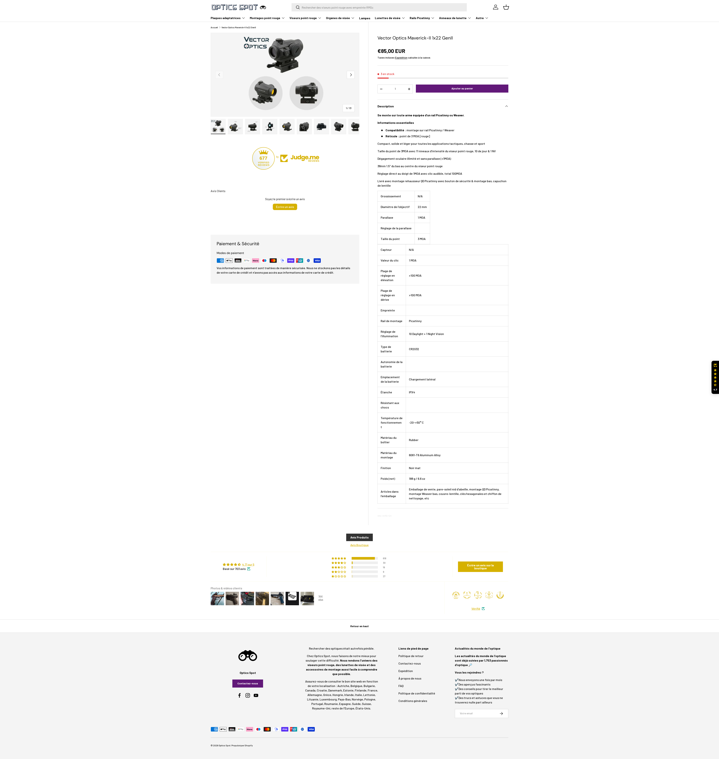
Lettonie (369, 695)
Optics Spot (224, 745)
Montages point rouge (265, 18)
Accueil (214, 27)
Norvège (357, 699)
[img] (238, 564)
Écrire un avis (285, 207)
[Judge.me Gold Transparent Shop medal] (478, 595)
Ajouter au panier (462, 88)
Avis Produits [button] (359, 537)
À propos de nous (409, 678)
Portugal (317, 704)
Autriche (343, 686)
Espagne (345, 704)
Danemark (335, 690)
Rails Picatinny (420, 18)
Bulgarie (369, 686)
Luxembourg (328, 699)
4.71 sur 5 (248, 564)
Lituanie (312, 699)
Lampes (364, 18)
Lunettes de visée (388, 18)
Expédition (401, 57)
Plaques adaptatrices (226, 18)
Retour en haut (359, 626)
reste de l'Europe (343, 708)
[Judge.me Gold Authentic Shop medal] (467, 595)
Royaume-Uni (321, 708)
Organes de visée (338, 18)
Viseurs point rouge (303, 18)
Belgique (356, 686)
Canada (310, 690)
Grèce (327, 695)
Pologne (369, 699)
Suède (356, 704)
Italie (358, 695)
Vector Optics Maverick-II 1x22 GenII (239, 27)
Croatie (322, 690)
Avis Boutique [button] (359, 545)
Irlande (349, 695)
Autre (480, 18)
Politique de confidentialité (416, 693)
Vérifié (475, 608)
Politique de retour (411, 656)
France (372, 690)
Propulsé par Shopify (242, 745)
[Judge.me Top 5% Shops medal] (500, 595)
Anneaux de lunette (453, 18)
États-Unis (363, 708)
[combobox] (379, 7)
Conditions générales (412, 701)
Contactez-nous (247, 683)
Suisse (366, 704)
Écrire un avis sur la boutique (480, 566)
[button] (715, 377)
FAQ (401, 686)
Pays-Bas (344, 699)
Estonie (348, 690)
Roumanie (331, 704)
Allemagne (314, 695)
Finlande (360, 690)
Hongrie (338, 695)
